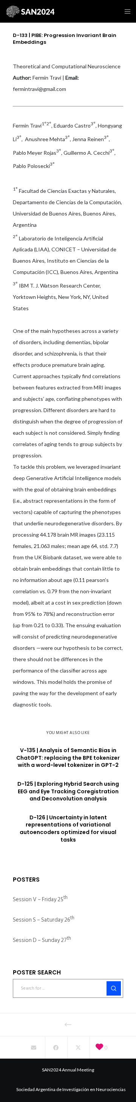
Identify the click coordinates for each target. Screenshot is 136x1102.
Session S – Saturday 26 (43, 920)
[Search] (114, 988)
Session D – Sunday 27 (42, 940)
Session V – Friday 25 (40, 899)
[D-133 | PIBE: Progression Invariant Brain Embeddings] (33, 1048)
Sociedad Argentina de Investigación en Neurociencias (71, 1089)
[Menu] (125, 11)
